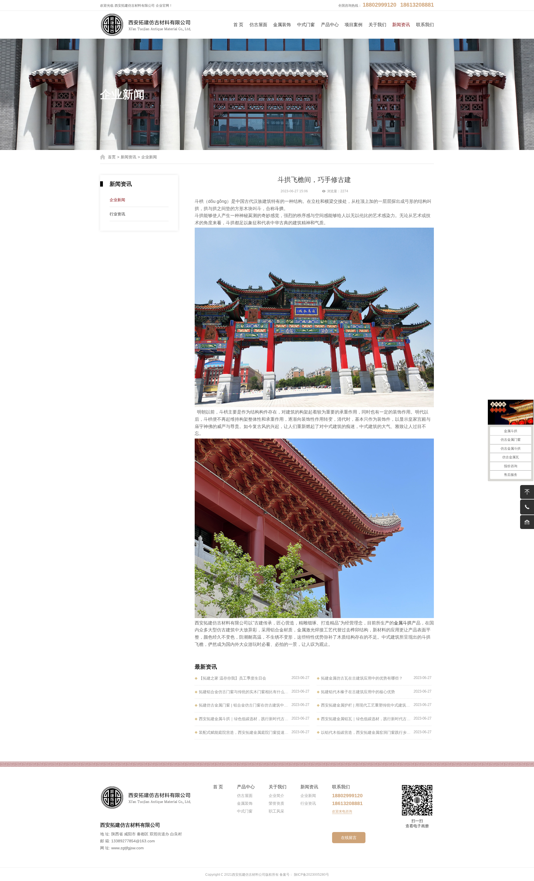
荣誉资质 (276, 803)
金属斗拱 (403, 623)
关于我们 (377, 24)
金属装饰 (282, 24)
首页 (112, 157)
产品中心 (330, 24)
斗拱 (279, 208)
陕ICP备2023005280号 (311, 875)
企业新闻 (149, 157)
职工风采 (276, 811)
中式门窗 (306, 24)
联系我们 (425, 24)
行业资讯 (117, 214)
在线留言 (349, 837)
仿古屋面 (258, 24)
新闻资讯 (401, 24)
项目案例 (353, 24)
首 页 (238, 24)
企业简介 (276, 795)
